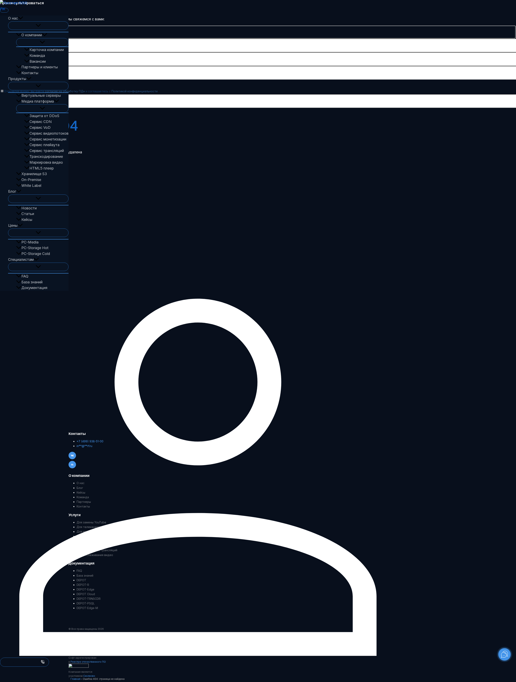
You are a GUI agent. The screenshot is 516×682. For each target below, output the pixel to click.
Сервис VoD (40, 127)
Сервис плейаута (44, 145)
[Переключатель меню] (38, 25)
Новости (29, 208)
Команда (37, 55)
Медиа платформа (37, 101)
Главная (75, 678)
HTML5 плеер (41, 168)
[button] (20, 18)
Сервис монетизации (47, 139)
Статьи (27, 214)
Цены (13, 225)
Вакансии (37, 61)
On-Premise (31, 180)
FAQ (24, 276)
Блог (12, 191)
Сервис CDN (40, 122)
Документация (34, 288)
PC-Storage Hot (34, 248)
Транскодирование (46, 156)
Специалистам (21, 259)
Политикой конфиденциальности (134, 91)
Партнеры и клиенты (39, 67)
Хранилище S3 (34, 174)
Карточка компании (46, 50)
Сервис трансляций (46, 151)
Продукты (17, 79)
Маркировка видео (46, 162)
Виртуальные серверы (41, 95)
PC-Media (29, 242)
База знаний (32, 282)
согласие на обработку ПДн (65, 91)
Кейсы (26, 219)
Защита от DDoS (44, 116)
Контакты (29, 73)
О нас (13, 18)
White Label (31, 185)
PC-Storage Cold (35, 254)
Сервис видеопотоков (49, 133)
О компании (31, 35)
